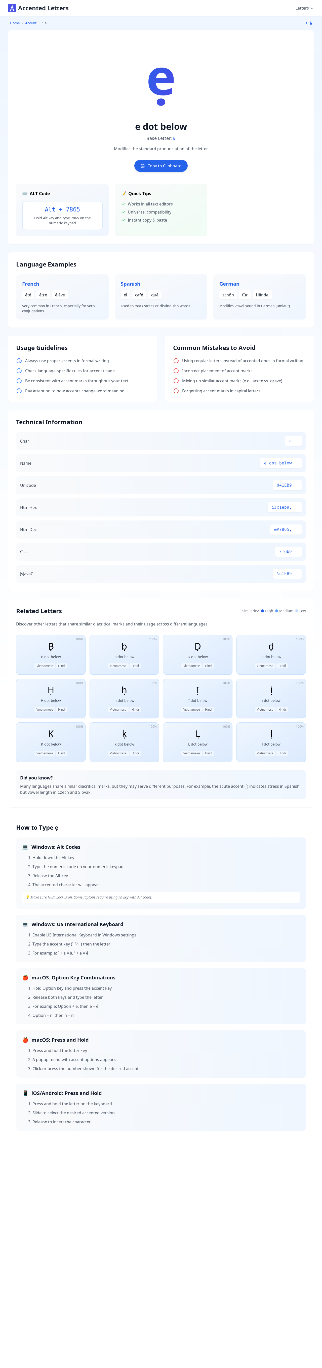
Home (15, 23)
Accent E (32, 23)
